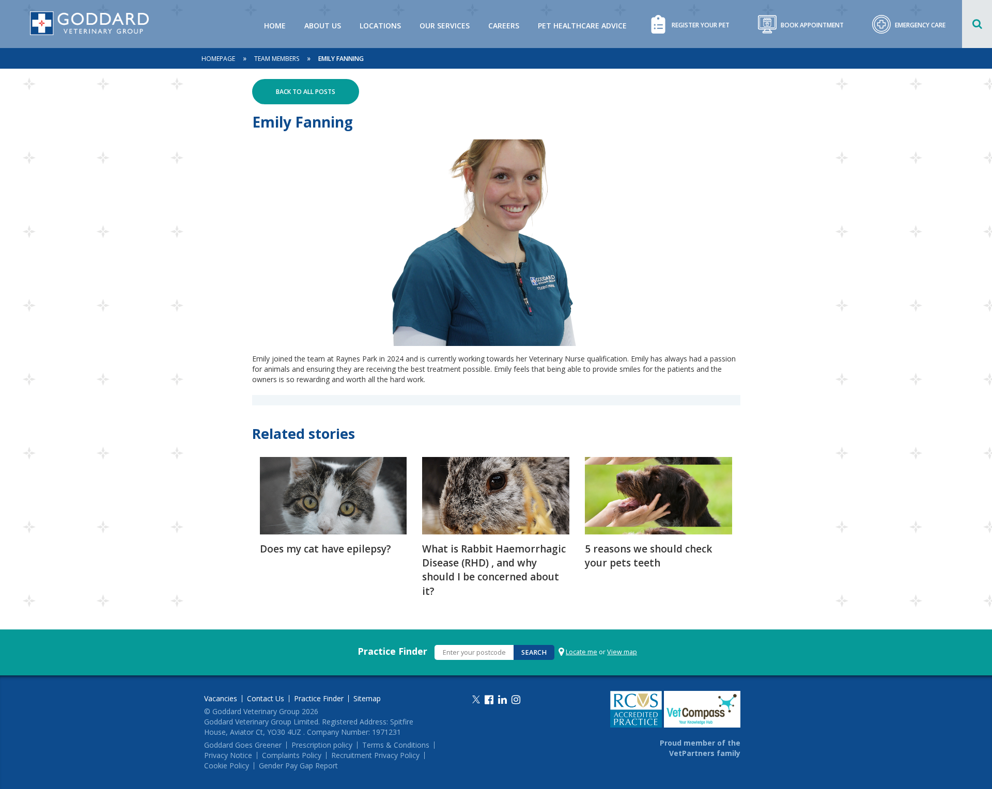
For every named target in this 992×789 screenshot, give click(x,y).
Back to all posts (305, 91)
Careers (503, 25)
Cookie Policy (226, 765)
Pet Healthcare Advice (582, 25)
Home (275, 25)
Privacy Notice (228, 755)
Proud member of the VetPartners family (700, 748)
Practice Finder (392, 651)
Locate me (581, 652)
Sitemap (367, 698)
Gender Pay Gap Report (298, 765)
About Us (322, 25)
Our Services (445, 25)
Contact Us (265, 698)
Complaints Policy (291, 755)
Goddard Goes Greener (243, 745)
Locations (380, 25)
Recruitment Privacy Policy (375, 755)
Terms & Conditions (395, 745)
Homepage (218, 58)
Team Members (276, 58)
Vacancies (220, 698)
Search (534, 652)
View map (622, 652)
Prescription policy (321, 745)
